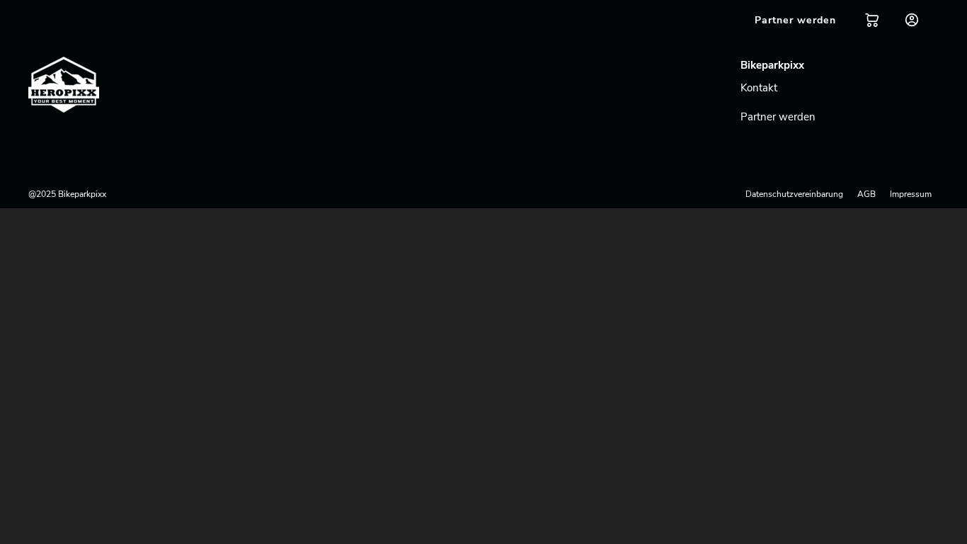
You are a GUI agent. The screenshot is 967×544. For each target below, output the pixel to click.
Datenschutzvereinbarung (794, 194)
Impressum (911, 194)
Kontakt (758, 88)
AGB (866, 194)
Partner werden (778, 117)
